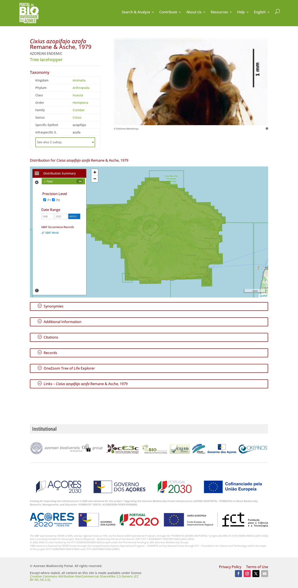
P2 (57, 200)
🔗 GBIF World (50, 232)
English (260, 12)
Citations (47, 337)
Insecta (78, 95)
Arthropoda (81, 88)
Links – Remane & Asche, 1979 (82, 383)
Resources (219, 12)
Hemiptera (80, 102)
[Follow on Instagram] (247, 573)
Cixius (77, 117)
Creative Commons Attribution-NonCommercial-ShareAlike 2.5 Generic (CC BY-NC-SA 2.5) (84, 578)
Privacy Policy (230, 567)
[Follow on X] (255, 573)
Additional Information (59, 321)
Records (47, 352)
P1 (49, 200)
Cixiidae (78, 110)
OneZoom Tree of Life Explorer (66, 368)
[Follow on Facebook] (238, 573)
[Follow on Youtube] (264, 573)
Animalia (79, 80)
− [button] (94, 179)
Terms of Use (257, 567)
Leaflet (263, 295)
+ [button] (94, 172)
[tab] (37, 173)
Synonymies (50, 306)
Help (241, 12)
